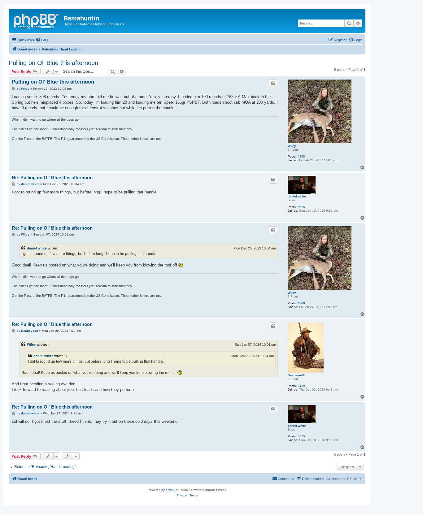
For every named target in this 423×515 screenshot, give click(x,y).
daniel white (297, 196)
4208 (301, 156)
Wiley (292, 146)
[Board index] (36, 20)
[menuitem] (42, 40)
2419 (301, 385)
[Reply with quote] (273, 83)
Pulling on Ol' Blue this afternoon (53, 62)
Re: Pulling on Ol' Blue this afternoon (52, 177)
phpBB (171, 489)
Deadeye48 (296, 375)
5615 (301, 207)
